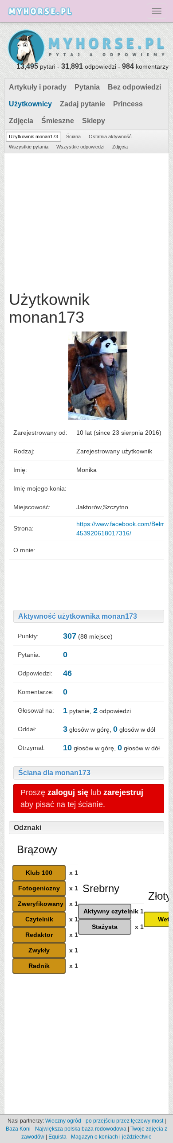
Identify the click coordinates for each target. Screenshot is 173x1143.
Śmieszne (57, 121)
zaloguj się (67, 792)
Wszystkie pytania (28, 146)
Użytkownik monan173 (33, 136)
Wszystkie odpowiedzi (80, 146)
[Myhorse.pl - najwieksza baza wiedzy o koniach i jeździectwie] (86, 48)
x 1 (73, 872)
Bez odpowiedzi (134, 87)
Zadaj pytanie (82, 104)
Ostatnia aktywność (110, 136)
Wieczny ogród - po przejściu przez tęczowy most (104, 1121)
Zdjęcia (21, 121)
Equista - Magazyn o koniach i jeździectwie (100, 1137)
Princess (128, 104)
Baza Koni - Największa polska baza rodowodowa (66, 1129)
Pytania (87, 87)
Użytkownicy (30, 104)
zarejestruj (123, 792)
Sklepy (93, 121)
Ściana (73, 136)
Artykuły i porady (38, 87)
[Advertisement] (86, 220)
